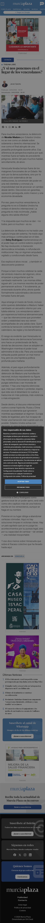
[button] (22, 492)
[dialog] (22, 461)
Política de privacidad (28, 476)
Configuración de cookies (12, 476)
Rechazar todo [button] (23, 487)
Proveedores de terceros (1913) (21, 452)
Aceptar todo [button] (23, 481)
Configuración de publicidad (12, 471)
